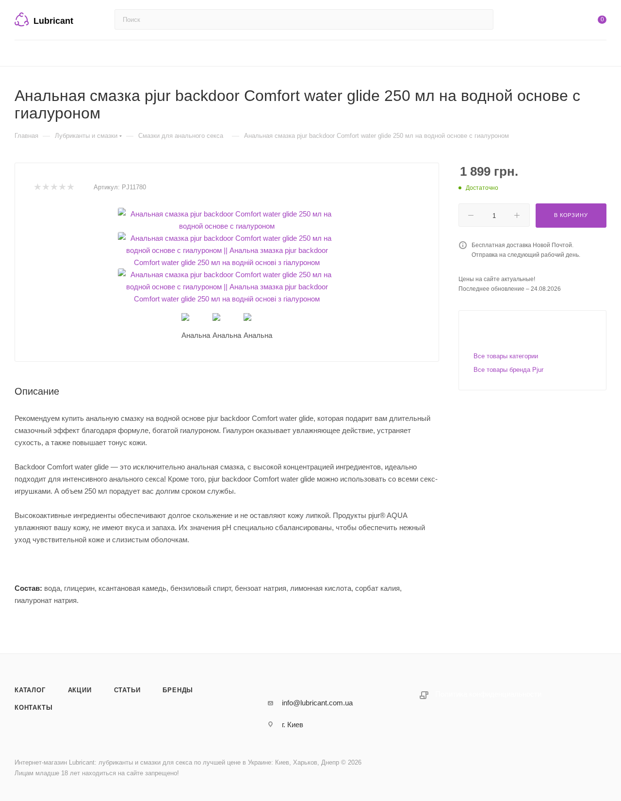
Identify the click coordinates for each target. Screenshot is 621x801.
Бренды (178, 690)
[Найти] (481, 19)
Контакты (33, 707)
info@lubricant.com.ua (317, 703)
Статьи (127, 690)
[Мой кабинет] (562, 22)
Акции (80, 690)
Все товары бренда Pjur (508, 369)
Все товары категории (506, 356)
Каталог (30, 690)
